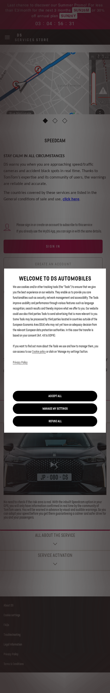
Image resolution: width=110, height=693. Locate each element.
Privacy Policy (20, 362)
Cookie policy (39, 351)
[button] (55, 409)
